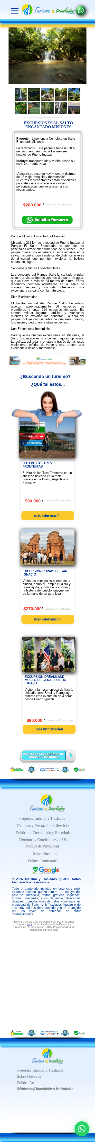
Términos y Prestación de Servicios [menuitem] (43, 825)
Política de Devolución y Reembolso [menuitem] (44, 833)
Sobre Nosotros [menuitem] (29, 1076)
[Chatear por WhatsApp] (82, 1128)
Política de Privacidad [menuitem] (42, 846)
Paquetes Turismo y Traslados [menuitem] (40, 1070)
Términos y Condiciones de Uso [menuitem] (42, 1089)
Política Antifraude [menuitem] (31, 1083)
